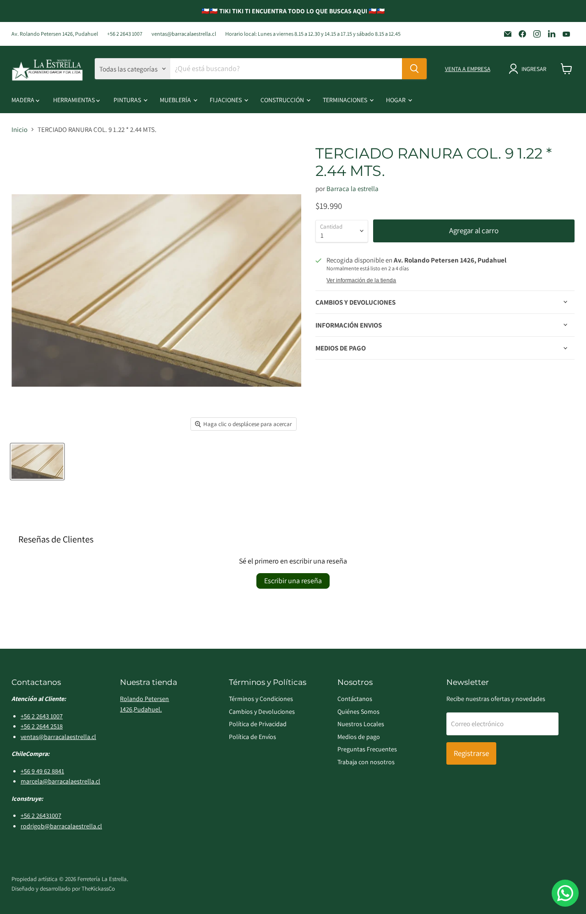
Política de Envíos (252, 737)
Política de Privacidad (258, 724)
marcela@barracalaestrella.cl (60, 781)
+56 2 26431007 (41, 815)
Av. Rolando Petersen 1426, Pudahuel (54, 34)
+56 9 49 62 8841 (42, 771)
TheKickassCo (98, 888)
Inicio (19, 129)
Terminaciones (346, 100)
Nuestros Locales (360, 724)
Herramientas (74, 100)
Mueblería (176, 100)
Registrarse (471, 753)
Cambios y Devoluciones (262, 711)
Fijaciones (226, 100)
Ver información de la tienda (361, 280)
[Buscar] (414, 68)
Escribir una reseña (293, 581)
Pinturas (128, 100)
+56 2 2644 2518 (42, 726)
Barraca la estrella (352, 188)
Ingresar (533, 69)
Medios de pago (358, 737)
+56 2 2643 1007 (124, 34)
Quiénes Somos (358, 711)
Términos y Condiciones (261, 699)
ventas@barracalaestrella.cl (184, 34)
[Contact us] (565, 893)
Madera (23, 100)
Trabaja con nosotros (366, 762)
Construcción (282, 100)
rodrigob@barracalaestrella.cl (61, 826)
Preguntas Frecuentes (367, 749)
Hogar (396, 100)
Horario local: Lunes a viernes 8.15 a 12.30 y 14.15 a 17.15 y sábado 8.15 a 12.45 (313, 34)
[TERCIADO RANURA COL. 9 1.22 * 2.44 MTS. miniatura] (37, 461)
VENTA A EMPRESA (467, 69)
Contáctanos (354, 699)
